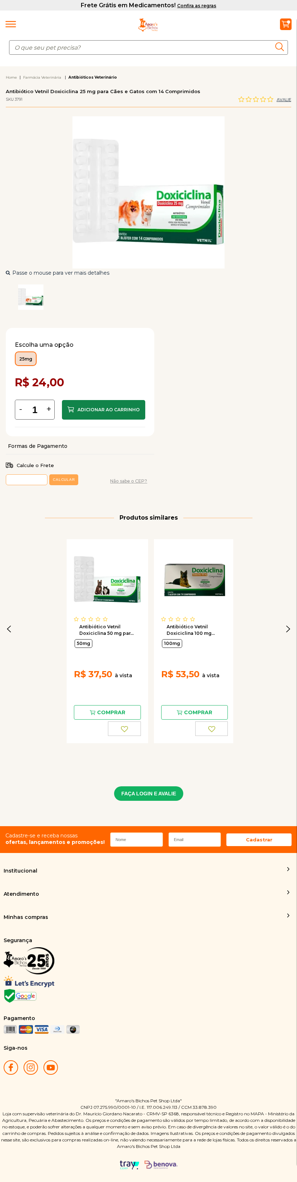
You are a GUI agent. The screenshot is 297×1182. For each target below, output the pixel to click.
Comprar (103, 410)
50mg (83, 643)
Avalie (284, 99)
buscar (281, 46)
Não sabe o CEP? (128, 481)
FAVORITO (124, 728)
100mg (172, 643)
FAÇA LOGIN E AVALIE (148, 793)
